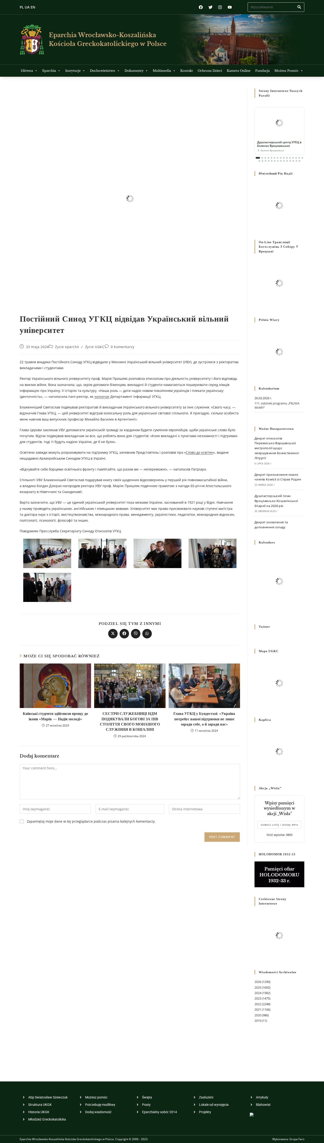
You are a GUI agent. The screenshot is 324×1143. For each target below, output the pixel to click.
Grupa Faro (296, 1139)
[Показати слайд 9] (284, 158)
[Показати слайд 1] (258, 158)
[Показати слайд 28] (296, 161)
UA (27, 7)
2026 (258, 982)
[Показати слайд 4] (268, 158)
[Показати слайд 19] (268, 161)
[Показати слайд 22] (278, 161)
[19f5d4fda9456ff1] (157, 553)
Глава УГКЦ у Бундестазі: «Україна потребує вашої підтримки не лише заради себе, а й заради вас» (204, 718)
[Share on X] (113, 633)
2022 (258, 1004)
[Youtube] (229, 7)
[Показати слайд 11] (290, 158)
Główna (27, 71)
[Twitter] (210, 7)
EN (33, 7)
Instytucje (73, 71)
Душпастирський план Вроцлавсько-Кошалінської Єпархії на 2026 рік (276, 501)
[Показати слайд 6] (274, 158)
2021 (258, 1009)
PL (22, 7)
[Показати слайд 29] (299, 161)
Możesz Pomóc (286, 71)
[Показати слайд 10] (287, 158)
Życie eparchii (67, 347)
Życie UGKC (95, 347)
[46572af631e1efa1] (47, 553)
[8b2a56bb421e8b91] (102, 553)
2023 (258, 998)
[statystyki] (252, 1114)
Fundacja (262, 71)
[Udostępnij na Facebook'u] (124, 633)
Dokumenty (134, 71)
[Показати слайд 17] (262, 161)
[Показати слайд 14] (299, 158)
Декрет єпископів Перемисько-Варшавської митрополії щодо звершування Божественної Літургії (277, 448)
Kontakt (186, 71)
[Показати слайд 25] (287, 161)
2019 (258, 1020)
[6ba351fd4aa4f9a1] (212, 553)
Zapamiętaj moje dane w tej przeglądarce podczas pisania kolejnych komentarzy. (91, 821)
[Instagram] (220, 7)
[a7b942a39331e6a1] (47, 587)
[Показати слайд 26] (290, 161)
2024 (258, 993)
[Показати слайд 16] (259, 161)
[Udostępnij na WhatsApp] (147, 633)
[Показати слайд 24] (284, 161)
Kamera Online (238, 71)
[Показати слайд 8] (281, 158)
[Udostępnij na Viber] (135, 633)
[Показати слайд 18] (265, 161)
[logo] (32, 39)
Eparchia (49, 71)
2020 (258, 1015)
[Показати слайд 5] (271, 158)
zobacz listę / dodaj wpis (279, 824)
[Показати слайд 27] (293, 161)
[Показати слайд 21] (275, 161)
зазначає (101, 396)
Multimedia (162, 71)
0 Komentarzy (122, 347)
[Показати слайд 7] (277, 158)
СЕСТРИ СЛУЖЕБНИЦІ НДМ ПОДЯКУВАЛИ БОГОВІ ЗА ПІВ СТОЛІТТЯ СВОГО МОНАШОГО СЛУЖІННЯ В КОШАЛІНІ (130, 721)
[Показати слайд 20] (272, 161)
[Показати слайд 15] (302, 158)
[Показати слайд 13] (296, 158)
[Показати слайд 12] (293, 158)
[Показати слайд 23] (281, 161)
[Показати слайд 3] (265, 158)
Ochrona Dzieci (210, 71)
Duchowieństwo (102, 71)
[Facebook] (200, 7)
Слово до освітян (199, 452)
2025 (258, 987)
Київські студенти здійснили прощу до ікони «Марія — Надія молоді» (55, 716)
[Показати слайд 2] (262, 158)
